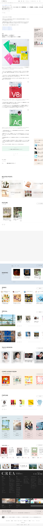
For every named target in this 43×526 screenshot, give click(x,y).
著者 (9, 507)
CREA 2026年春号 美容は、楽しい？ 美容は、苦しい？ (19, 482)
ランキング (3, 487)
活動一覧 (17, 507)
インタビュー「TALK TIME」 (33, 483)
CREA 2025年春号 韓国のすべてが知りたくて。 (19, 489)
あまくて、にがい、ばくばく (33, 484)
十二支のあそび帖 (32, 482)
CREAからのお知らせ (4, 492)
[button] (2, 224)
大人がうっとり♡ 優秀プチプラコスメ (11, 491)
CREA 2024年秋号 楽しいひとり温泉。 (18, 492)
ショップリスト (5, 437)
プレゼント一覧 (36, 45)
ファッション (3, 485)
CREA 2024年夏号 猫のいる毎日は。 (18, 494)
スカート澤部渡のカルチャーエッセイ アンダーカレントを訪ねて (34, 486)
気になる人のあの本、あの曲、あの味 (26, 479)
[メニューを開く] (40, 1)
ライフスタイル (3, 483)
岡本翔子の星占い (39, 479)
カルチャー (3, 482)
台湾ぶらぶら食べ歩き (11, 479)
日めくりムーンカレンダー (40, 483)
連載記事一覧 (39, 163)
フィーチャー (3, 489)
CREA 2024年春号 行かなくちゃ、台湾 (18, 496)
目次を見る (6, 433)
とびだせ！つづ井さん (33, 481)
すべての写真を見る (26, 67)
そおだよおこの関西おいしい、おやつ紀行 (12, 485)
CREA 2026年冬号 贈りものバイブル (18, 483)
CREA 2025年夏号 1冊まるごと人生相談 (18, 487)
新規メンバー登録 (39, 39)
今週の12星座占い (39, 481)
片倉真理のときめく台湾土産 (11, 480)
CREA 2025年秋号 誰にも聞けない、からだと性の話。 (19, 486)
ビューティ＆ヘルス (3, 484)
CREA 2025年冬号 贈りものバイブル (18, 491)
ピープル (10, 506)
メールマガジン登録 (39, 511)
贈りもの (2, 479)
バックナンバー (18, 418)
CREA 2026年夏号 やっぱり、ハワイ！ (18, 479)
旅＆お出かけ (3, 480)
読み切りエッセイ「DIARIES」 (33, 480)
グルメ (2, 481)
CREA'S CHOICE (3, 490)
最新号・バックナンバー (4, 506)
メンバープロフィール (18, 506)
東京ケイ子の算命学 (40, 482)
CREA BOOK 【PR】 (4, 507)
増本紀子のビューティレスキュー (12, 492)
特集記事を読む (5, 435)
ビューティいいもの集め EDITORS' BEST (11, 489)
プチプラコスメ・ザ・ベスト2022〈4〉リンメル (7, 29)
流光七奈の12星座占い (40, 480)
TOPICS (2, 491)
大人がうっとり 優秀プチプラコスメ (6, 5)
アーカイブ (3, 488)
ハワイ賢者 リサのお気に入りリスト (11, 481)
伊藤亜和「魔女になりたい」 (33, 479)
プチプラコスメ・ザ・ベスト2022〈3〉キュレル (7, 28)
